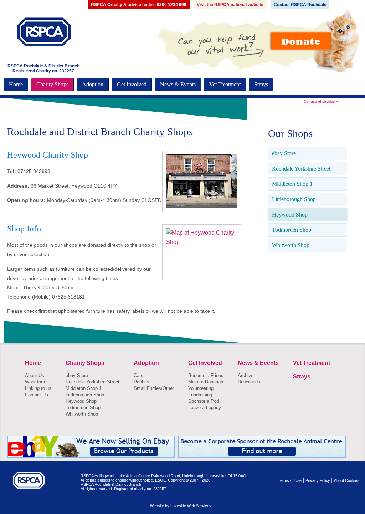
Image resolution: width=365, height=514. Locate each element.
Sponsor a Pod (203, 401)
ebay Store (284, 153)
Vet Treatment (225, 84)
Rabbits (141, 382)
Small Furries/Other (154, 388)
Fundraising (200, 394)
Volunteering (201, 388)
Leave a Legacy (204, 407)
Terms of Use (290, 480)
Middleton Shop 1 (292, 184)
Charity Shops (52, 84)
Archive (245, 375)
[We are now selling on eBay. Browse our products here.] (91, 447)
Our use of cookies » (321, 101)
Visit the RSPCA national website (230, 4)
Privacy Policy (318, 480)
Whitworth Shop (290, 245)
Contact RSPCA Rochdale (300, 4)
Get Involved (131, 84)
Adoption (92, 84)
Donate (301, 41)
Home (16, 84)
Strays (261, 84)
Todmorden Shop (291, 230)
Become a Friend (205, 375)
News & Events (178, 84)
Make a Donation (205, 382)
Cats (138, 375)
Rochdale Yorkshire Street (301, 169)
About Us (34, 375)
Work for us (37, 382)
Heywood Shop (290, 215)
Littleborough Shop (294, 199)
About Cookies (346, 480)
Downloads (249, 382)
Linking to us (38, 388)
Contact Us (36, 394)
